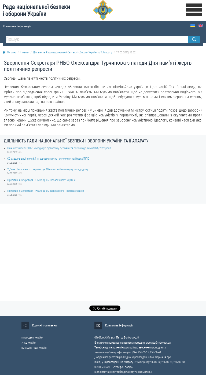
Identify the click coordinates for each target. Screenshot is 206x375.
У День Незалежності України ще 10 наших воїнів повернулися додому (48, 169)
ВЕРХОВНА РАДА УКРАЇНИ (34, 348)
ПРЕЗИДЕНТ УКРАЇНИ (32, 337)
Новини (24, 52)
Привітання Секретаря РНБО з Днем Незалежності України (41, 180)
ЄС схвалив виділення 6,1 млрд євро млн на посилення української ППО (48, 158)
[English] (200, 26)
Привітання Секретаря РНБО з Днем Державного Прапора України (45, 191)
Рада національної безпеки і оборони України (36, 10)
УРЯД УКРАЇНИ (28, 342)
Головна (11, 52)
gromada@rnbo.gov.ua (158, 342)
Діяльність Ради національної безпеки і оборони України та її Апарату (72, 52)
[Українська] (192, 26)
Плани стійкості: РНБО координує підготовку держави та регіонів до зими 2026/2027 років (59, 148)
